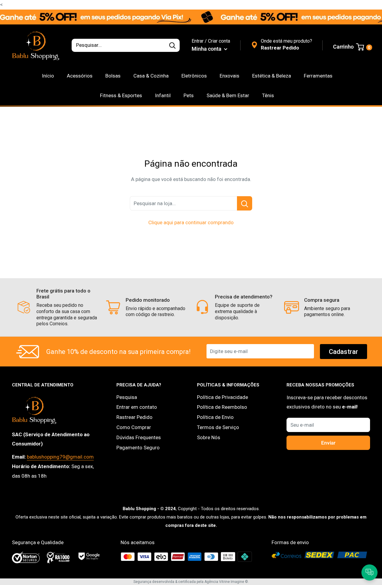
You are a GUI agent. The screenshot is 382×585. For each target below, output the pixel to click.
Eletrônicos (194, 76)
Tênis (268, 95)
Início (48, 76)
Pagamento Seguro (138, 448)
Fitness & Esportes (121, 95)
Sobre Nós (208, 437)
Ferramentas (318, 76)
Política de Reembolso (222, 407)
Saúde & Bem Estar (228, 95)
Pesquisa (126, 397)
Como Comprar (133, 427)
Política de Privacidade (222, 397)
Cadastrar (343, 351)
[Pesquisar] (172, 45)
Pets (189, 95)
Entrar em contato (136, 407)
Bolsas (113, 76)
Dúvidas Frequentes (138, 437)
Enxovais (229, 76)
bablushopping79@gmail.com (60, 457)
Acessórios (80, 76)
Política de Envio (215, 417)
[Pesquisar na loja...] (244, 203)
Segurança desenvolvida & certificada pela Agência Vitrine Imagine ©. (191, 582)
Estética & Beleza (271, 76)
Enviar (328, 443)
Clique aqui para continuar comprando (191, 222)
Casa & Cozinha (151, 76)
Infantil (163, 95)
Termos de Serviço (218, 427)
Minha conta (207, 49)
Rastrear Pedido (134, 417)
